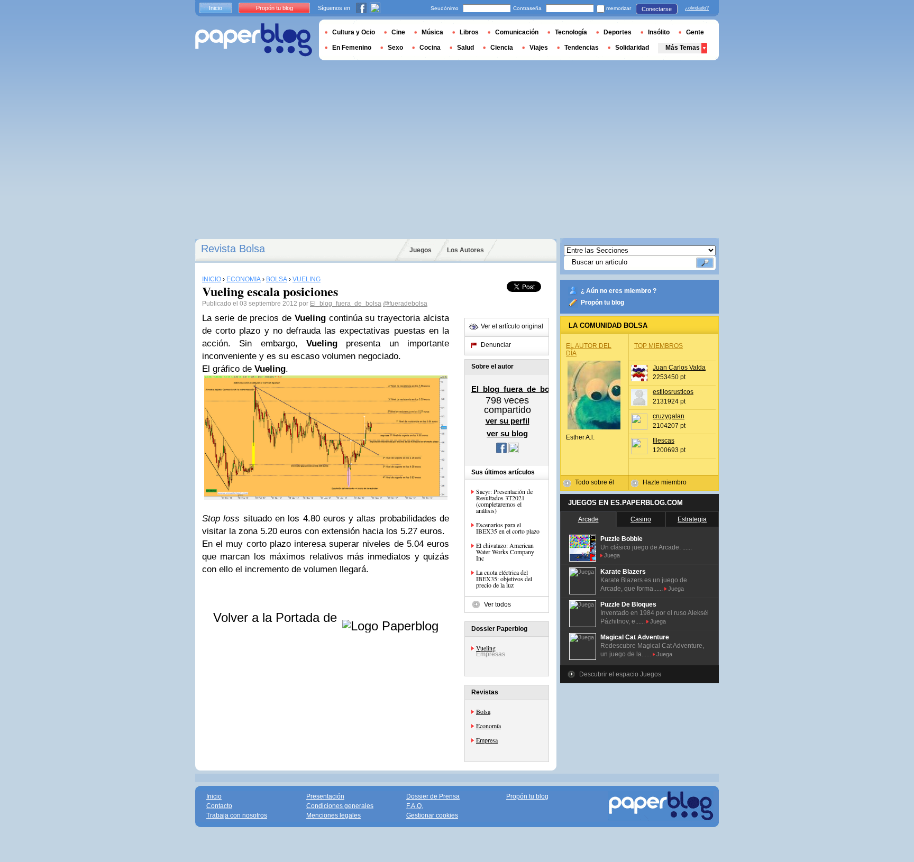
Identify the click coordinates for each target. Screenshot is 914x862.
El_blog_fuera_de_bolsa (345, 303)
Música (432, 32)
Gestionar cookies (432, 815)
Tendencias (581, 47)
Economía (488, 725)
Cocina (430, 47)
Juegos (420, 250)
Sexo (395, 47)
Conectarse (657, 9)
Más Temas (682, 47)
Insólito (659, 32)
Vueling (486, 648)
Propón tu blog (602, 302)
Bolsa (483, 711)
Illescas (663, 440)
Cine (398, 32)
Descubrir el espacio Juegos (620, 674)
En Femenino (351, 47)
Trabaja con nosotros (236, 815)
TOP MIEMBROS (658, 346)
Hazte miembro (665, 482)
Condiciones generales (339, 806)
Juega (612, 555)
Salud (465, 47)
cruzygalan (668, 416)
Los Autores (465, 250)
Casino (640, 519)
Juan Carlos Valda (679, 367)
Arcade (588, 519)
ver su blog (507, 433)
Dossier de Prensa (433, 796)
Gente (695, 32)
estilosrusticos (673, 392)
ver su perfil (507, 420)
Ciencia (501, 47)
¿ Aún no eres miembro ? (618, 291)
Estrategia (692, 519)
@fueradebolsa (405, 303)
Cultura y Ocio (353, 32)
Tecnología (571, 32)
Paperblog (253, 40)
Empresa (487, 740)
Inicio (215, 8)
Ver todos (497, 604)
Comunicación (516, 32)
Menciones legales (333, 815)
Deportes (618, 32)
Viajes (538, 47)
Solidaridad (632, 47)
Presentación (325, 796)
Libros (469, 32)
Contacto (219, 806)
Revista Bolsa (233, 248)
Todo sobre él (594, 482)
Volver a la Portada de (277, 617)
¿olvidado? (697, 8)
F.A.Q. (414, 806)
